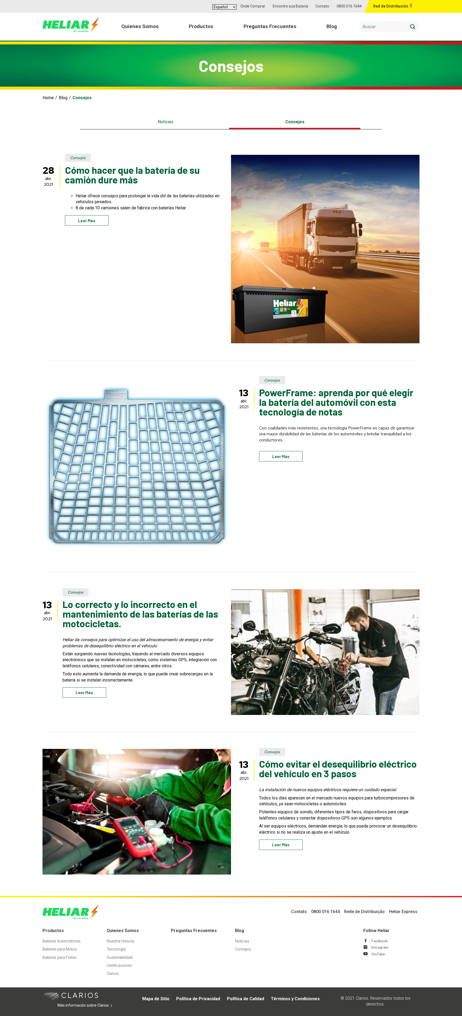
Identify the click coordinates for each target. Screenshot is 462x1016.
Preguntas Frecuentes (194, 930)
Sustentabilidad (120, 957)
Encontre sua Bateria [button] (290, 6)
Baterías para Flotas (59, 957)
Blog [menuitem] (331, 26)
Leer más (86, 220)
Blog (63, 97)
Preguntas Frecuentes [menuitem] (270, 26)
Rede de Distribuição (364, 911)
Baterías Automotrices (61, 941)
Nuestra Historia (120, 941)
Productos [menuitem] (201, 26)
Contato (322, 6)
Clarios (113, 973)
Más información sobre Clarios (91, 1005)
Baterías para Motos (60, 949)
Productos (53, 930)
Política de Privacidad (198, 998)
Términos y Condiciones (295, 998)
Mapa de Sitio (156, 998)
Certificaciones (119, 965)
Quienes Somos (123, 930)
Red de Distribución (390, 6)
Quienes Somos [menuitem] (140, 26)
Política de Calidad (245, 998)
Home (48, 97)
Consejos (295, 121)
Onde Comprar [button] (252, 6)
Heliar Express (403, 911)
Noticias (165, 121)
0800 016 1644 (349, 6)
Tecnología (116, 949)
